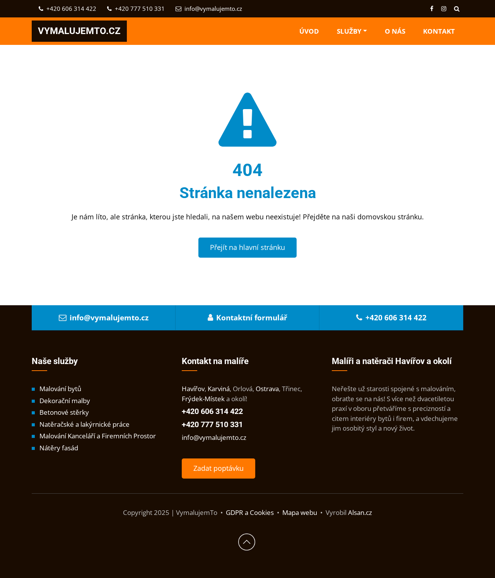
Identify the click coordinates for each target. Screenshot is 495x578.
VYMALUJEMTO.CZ (79, 31)
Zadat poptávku (218, 468)
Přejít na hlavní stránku (247, 247)
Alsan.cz (360, 512)
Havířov (193, 388)
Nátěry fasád (58, 447)
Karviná (219, 388)
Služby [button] (349, 31)
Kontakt (439, 31)
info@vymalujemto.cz (212, 8)
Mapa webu (299, 512)
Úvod (309, 31)
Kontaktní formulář (251, 318)
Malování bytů (60, 388)
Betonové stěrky (64, 412)
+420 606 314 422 (70, 8)
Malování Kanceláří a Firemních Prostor (97, 435)
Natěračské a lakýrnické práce (84, 424)
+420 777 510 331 (139, 8)
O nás (395, 31)
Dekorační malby (64, 400)
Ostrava (267, 388)
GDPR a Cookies (250, 512)
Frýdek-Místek (203, 398)
